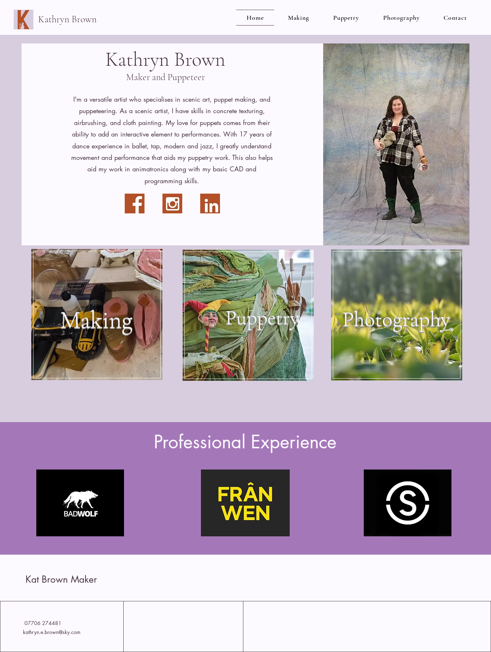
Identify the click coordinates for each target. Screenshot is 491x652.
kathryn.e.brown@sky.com (52, 632)
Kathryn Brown (68, 19)
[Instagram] (172, 203)
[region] (96, 352)
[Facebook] (134, 203)
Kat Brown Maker (61, 579)
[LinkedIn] (210, 203)
